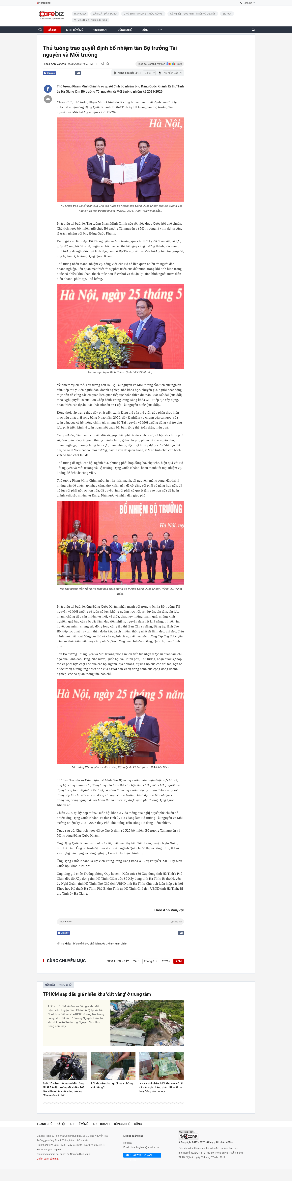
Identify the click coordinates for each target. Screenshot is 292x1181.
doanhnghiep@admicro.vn (145, 1147)
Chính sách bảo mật (47, 1158)
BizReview (80, 13)
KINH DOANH (100, 29)
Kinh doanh (101, 1124)
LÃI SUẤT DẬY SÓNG (105, 13)
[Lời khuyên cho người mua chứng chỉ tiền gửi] (113, 1066)
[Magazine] (43, 3)
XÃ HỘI (52, 29)
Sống (138, 1124)
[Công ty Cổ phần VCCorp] (188, 1135)
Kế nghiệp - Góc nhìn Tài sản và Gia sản (193, 13)
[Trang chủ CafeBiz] (40, 29)
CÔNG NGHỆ (125, 29)
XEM (179, 961)
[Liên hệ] (78, 73)
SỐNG (145, 29)
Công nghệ (122, 1124)
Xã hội (105, 63)
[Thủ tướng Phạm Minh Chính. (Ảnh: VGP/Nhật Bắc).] (120, 326)
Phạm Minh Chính (117, 943)
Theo (120, 921)
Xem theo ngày (118, 961)
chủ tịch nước (98, 943)
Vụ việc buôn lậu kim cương (90, 20)
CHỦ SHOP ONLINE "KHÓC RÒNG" (143, 13)
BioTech (227, 13)
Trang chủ (44, 1124)
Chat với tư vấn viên (141, 1156)
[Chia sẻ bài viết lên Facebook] (48, 89)
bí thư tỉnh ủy (80, 943)
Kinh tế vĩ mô (79, 1124)
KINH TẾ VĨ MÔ (74, 29)
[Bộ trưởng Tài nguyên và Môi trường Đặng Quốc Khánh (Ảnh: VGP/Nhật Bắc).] (120, 721)
